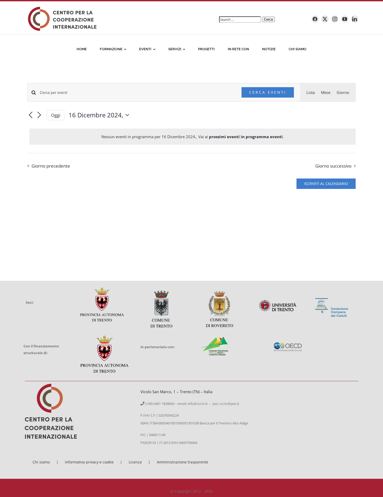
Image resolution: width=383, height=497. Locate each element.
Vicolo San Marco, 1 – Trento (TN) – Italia (176, 391)
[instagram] (334, 19)
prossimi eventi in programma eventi (246, 136)
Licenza (135, 462)
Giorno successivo (333, 166)
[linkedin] (354, 19)
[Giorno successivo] (39, 115)
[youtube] (344, 19)
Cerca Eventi (267, 92)
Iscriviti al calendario (326, 184)
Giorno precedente (51, 166)
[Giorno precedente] (30, 115)
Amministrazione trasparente (182, 462)
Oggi (55, 115)
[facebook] (315, 19)
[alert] (192, 137)
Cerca (268, 19)
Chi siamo (41, 462)
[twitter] (325, 19)
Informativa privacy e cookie (89, 462)
